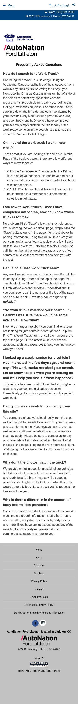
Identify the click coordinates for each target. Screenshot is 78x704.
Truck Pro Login (39, 597)
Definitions (39, 565)
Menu (11, 5)
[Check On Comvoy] (42, 623)
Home (39, 549)
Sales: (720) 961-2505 (60, 12)
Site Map (39, 573)
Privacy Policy (39, 581)
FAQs (39, 557)
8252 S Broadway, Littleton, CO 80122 (51, 16)
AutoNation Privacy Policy (39, 604)
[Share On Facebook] (35, 623)
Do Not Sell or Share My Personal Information (39, 612)
